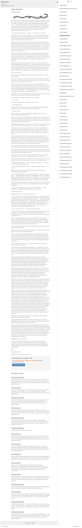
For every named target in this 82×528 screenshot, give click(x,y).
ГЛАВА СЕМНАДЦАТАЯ (64, 66)
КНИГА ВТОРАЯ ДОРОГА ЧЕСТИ (66, 96)
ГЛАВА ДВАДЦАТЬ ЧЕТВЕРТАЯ (66, 89)
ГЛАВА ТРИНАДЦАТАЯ (64, 52)
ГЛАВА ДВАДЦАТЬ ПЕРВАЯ (65, 79)
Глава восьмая (16, 387)
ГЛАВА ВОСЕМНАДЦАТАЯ (65, 69)
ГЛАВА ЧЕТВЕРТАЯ (63, 22)
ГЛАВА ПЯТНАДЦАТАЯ (64, 59)
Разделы (33, 523)
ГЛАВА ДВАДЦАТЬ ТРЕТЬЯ (65, 86)
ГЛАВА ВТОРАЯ (63, 15)
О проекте (27, 523)
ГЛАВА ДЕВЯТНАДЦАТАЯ (65, 72)
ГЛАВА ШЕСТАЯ (63, 28)
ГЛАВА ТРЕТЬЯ (62, 18)
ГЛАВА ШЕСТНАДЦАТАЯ (65, 62)
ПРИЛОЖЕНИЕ (62, 93)
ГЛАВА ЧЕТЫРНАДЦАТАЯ (65, 55)
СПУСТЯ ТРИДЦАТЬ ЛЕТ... (65, 177)
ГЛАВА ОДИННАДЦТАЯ (64, 133)
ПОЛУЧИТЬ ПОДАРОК (18, 364)
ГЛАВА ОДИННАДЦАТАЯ (65, 45)
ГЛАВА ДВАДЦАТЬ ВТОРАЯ (65, 82)
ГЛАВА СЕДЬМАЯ (63, 32)
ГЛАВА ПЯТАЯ (62, 25)
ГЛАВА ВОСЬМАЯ (63, 123)
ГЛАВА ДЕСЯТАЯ (63, 42)
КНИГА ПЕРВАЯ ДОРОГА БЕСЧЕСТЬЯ (67, 8)
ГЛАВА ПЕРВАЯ (63, 12)
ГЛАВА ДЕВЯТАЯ (63, 39)
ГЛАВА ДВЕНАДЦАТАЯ (64, 49)
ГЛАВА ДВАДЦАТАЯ (64, 76)
